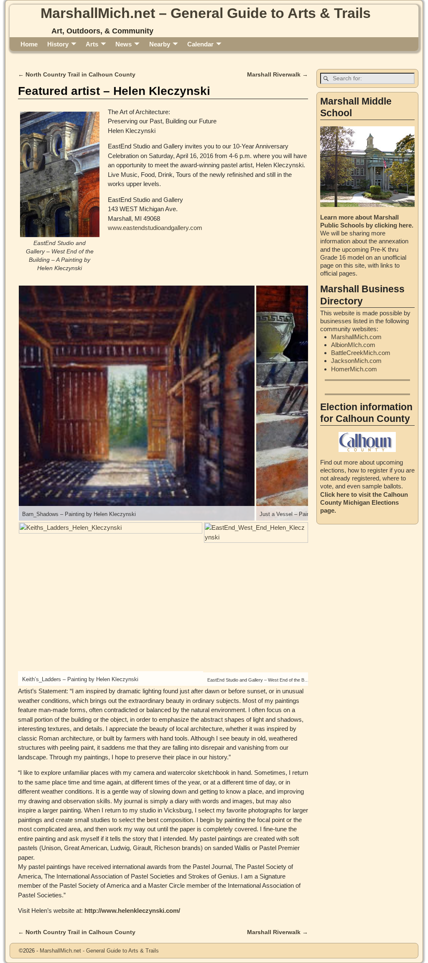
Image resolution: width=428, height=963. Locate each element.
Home (29, 44)
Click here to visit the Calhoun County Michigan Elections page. (364, 502)
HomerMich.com (354, 369)
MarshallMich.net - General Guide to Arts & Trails (99, 951)
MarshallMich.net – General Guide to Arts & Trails (206, 13)
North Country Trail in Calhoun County (76, 75)
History (58, 44)
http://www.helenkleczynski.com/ (132, 910)
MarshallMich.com (356, 336)
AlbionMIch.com (353, 344)
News (123, 44)
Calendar (200, 44)
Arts (92, 44)
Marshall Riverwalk (277, 75)
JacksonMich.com (356, 360)
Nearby (159, 44)
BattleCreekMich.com (360, 352)
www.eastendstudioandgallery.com (155, 227)
